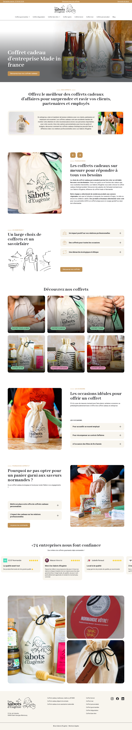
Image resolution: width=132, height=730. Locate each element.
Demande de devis (123, 1)
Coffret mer (90, 17)
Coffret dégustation (39, 17)
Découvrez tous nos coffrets (71, 1)
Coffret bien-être (53, 17)
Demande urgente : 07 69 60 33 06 (13, 1)
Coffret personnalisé (103, 17)
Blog (114, 17)
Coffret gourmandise (21, 17)
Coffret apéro (67, 17)
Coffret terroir (79, 17)
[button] (22, 17)
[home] (65, 9)
